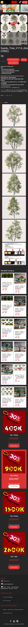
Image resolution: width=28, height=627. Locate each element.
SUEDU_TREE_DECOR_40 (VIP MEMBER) (19, 401)
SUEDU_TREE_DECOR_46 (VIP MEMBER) (7, 378)
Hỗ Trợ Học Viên (7, 600)
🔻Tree (25, 91)
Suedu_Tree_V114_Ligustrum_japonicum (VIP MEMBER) (7, 331)
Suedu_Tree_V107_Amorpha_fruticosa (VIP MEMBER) (7, 307)
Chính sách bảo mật (7, 613)
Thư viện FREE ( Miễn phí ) (21, 90)
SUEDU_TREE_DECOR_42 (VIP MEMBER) (19, 310)
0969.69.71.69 (6, 581)
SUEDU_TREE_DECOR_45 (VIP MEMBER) (20, 287)
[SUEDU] (14, 2)
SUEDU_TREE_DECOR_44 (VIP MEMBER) (19, 355)
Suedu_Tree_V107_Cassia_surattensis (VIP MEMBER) (7, 284)
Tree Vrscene (4, 91)
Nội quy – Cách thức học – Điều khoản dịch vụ (13, 609)
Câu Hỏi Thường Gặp (8, 597)
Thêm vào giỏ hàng (13, 59)
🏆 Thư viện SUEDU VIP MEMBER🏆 (15, 91)
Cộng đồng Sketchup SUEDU (17, 84)
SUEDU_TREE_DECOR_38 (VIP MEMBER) (7, 355)
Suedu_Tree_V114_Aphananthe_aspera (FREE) (20, 376)
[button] (25, 17)
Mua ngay (24, 59)
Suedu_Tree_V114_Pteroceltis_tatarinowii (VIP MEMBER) (7, 400)
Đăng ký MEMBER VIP (13, 63)
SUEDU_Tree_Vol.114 (10, 90)
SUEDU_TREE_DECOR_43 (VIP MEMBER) (19, 333)
